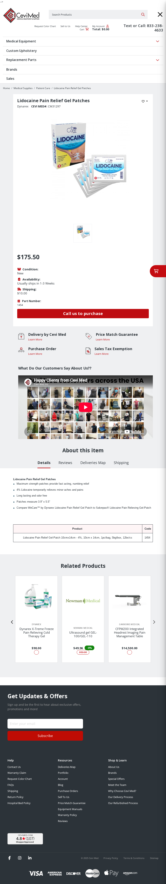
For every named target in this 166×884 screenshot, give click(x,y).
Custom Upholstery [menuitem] (21, 50)
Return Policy (15, 797)
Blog (60, 785)
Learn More (35, 339)
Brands (112, 773)
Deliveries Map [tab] (93, 462)
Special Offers (116, 779)
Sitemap (154, 858)
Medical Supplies (23, 88)
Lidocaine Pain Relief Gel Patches (72, 88)
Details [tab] (43, 462)
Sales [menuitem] (10, 78)
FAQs (10, 785)
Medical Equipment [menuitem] (21, 41)
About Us (113, 767)
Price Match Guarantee (71, 803)
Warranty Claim (16, 773)
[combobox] (98, 14)
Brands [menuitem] (11, 69)
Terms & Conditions (134, 858)
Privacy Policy (111, 858)
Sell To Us (63, 797)
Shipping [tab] (121, 462)
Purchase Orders (68, 791)
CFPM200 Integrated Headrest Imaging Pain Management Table (129, 632)
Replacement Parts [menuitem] (21, 60)
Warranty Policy (67, 815)
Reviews (63, 821)
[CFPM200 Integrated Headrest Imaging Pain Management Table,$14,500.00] (130, 599)
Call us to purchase (83, 313)
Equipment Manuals (70, 809)
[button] (160, 14)
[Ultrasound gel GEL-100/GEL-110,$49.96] (83, 601)
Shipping (12, 791)
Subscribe (45, 736)
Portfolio (63, 773)
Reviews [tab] (65, 462)
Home (6, 88)
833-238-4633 (155, 28)
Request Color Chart (19, 779)
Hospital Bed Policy (19, 803)
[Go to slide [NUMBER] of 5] (12, 622)
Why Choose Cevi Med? (122, 791)
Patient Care (43, 88)
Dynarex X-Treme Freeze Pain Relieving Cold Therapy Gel (36, 632)
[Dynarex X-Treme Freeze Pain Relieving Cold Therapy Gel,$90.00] (36, 599)
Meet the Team (117, 785)
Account (63, 779)
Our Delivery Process (120, 797)
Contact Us (14, 767)
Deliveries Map (67, 767)
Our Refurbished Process (123, 803)
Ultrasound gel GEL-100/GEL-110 (83, 634)
